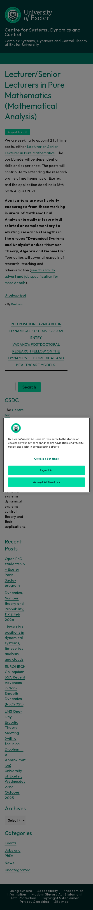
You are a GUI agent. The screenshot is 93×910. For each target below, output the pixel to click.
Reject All (46, 470)
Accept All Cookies (46, 481)
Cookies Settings (46, 458)
